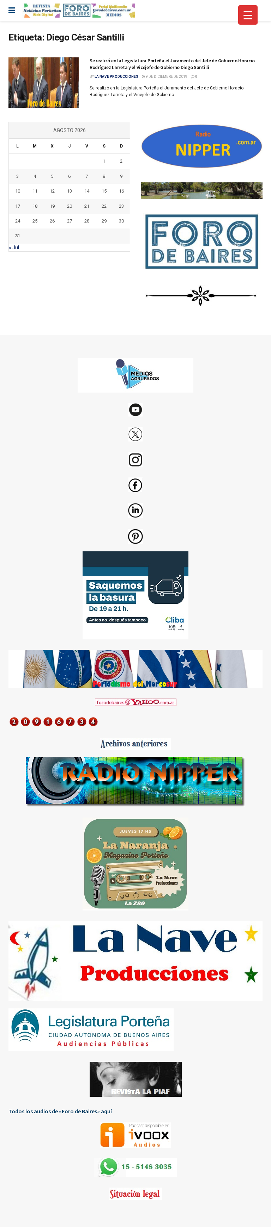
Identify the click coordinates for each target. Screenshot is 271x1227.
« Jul (14, 247)
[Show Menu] (11, 10)
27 (69, 221)
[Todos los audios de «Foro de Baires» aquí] (135, 1135)
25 (34, 221)
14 (86, 191)
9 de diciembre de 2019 (166, 77)
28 (86, 221)
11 (34, 191)
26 (52, 221)
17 (17, 206)
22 (104, 206)
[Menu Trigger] (248, 15)
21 (86, 206)
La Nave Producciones (116, 77)
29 (104, 221)
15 (104, 191)
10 (17, 191)
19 (52, 206)
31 (17, 235)
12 (52, 191)
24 (17, 221)
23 (121, 206)
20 (69, 206)
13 (69, 191)
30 (121, 221)
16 (121, 191)
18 (34, 206)
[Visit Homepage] (78, 11)
